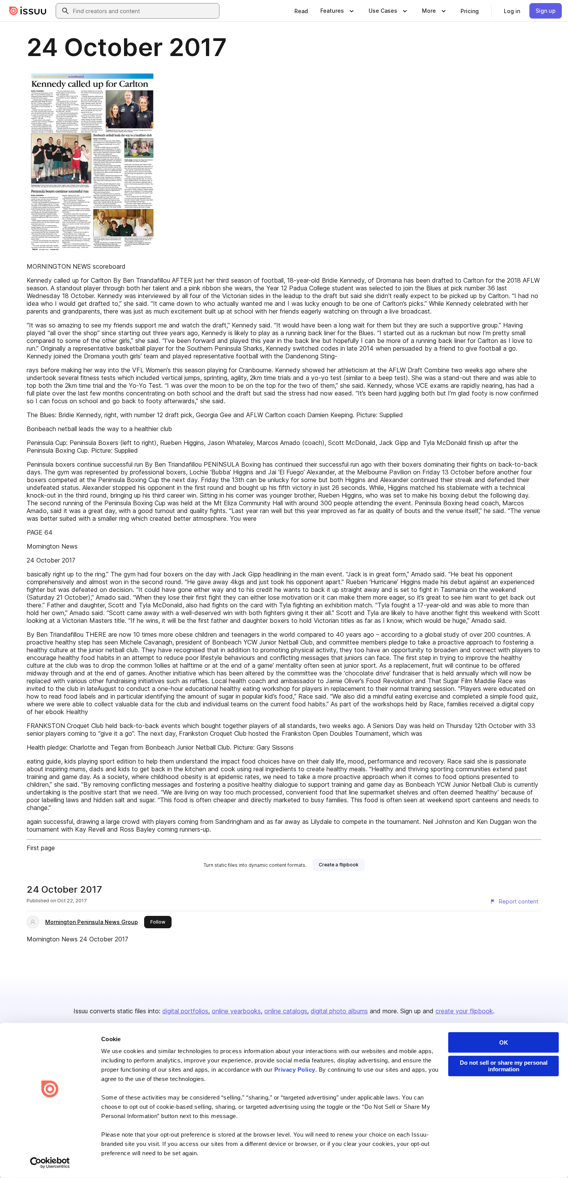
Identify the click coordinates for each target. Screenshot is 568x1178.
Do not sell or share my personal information (504, 1065)
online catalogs (285, 1011)
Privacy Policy (294, 1069)
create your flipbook (464, 1011)
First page (41, 848)
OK (503, 1042)
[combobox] (144, 10)
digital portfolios (185, 1011)
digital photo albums (339, 1011)
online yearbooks (236, 1011)
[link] (301, 11)
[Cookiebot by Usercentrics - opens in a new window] (50, 1163)
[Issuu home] (27, 11)
